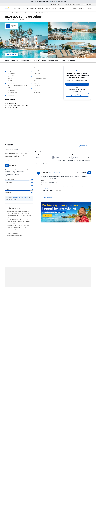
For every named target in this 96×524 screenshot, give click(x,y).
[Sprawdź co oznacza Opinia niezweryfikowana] (60, 172)
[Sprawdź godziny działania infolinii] (61, 4)
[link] (8, 8)
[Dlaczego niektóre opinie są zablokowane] (17, 149)
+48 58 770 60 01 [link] (56, 4)
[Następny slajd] (91, 60)
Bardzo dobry (14, 25)
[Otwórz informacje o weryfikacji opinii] (28, 151)
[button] (77, 84)
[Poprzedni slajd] (4, 60)
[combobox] (43, 157)
